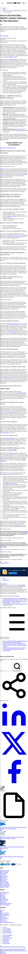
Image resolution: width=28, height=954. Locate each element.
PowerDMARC (21, 585)
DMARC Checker (4, 872)
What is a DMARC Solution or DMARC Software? (15, 641)
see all (17, 596)
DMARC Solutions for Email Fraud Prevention (14, 643)
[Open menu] (2, 3)
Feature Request (4, 918)
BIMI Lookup (3, 880)
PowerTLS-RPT (4, 900)
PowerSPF (2, 896)
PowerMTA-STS (4, 899)
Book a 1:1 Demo (4, 913)
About (4, 578)
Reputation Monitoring (5, 903)
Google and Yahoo (19, 130)
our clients (25, 531)
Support (2, 910)
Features (2, 895)
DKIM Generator (4, 876)
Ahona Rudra (5, 35)
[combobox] (24, 3)
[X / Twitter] (14, 757)
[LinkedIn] (14, 728)
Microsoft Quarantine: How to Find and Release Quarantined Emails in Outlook (15, 599)
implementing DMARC (9, 438)
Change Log (3, 919)
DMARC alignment (12, 331)
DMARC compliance (14, 323)
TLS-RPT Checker (4, 883)
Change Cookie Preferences (7, 922)
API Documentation (5, 904)
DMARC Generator (5, 870)
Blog (1, 24)
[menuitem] (15, 935)
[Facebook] (14, 785)
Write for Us (3, 917)
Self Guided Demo (4, 892)
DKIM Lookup (3, 877)
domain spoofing (12, 216)
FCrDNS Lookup (4, 881)
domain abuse (4, 432)
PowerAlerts (3, 902)
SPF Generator (3, 873)
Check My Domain (17, 670)
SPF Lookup (3, 874)
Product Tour (3, 894)
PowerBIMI (3, 898)
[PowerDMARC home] (14, 3)
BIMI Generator (4, 878)
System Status (3, 921)
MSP (1, 547)
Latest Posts (6, 580)
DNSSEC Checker (4, 887)
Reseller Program (4, 915)
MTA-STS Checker (4, 884)
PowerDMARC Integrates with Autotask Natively (15, 604)
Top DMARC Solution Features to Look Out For (14, 647)
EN (25, 3)
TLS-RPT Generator (5, 885)
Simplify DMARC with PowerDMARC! (12, 642)
